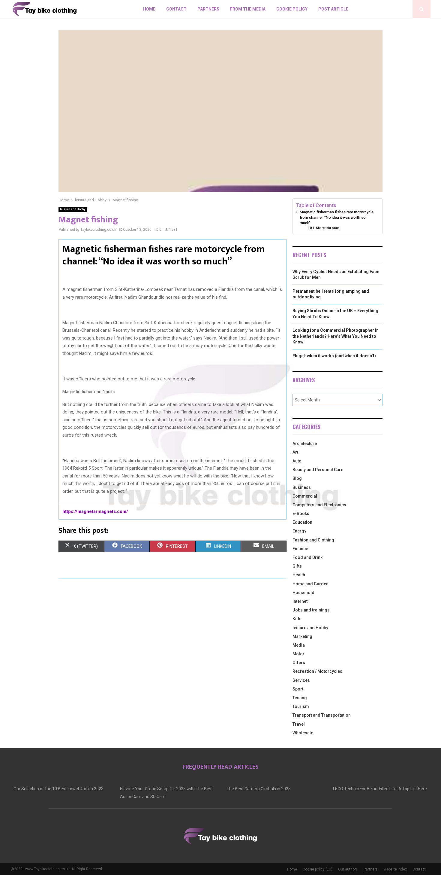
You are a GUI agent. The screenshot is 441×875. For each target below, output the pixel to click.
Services (301, 680)
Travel (298, 724)
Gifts (297, 566)
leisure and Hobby (72, 209)
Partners (208, 9)
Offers (298, 662)
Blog (297, 478)
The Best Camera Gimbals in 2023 (258, 788)
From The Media (248, 9)
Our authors (348, 869)
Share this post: (328, 228)
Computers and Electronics (319, 504)
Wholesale (302, 732)
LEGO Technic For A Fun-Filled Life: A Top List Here (380, 788)
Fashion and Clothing (313, 540)
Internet (300, 601)
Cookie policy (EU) (317, 869)
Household (303, 592)
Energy (299, 531)
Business (301, 487)
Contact (176, 9)
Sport (297, 689)
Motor (298, 653)
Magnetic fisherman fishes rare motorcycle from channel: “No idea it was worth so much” (337, 217)
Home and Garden (310, 583)
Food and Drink (307, 557)
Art (295, 452)
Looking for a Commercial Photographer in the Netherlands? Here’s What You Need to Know (335, 336)
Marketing (302, 636)
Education (302, 522)
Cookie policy (292, 9)
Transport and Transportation (321, 715)
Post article (333, 9)
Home (149, 9)
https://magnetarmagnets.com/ (95, 511)
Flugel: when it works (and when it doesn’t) (334, 355)
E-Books (300, 513)
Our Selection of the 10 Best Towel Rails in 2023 (59, 788)
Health (298, 574)
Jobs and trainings (311, 610)
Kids (297, 618)
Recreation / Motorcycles (317, 671)
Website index (395, 869)
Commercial (304, 496)
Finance (300, 548)
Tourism (300, 706)
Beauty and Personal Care (317, 469)
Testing (299, 697)
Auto (297, 461)
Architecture (304, 443)
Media (298, 645)
